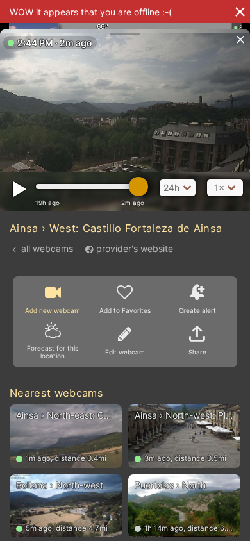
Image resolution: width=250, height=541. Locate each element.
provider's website (134, 248)
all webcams (47, 248)
